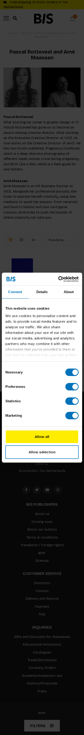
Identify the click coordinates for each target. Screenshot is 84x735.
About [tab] (69, 292)
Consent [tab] (15, 292)
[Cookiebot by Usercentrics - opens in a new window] (59, 279)
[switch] (72, 386)
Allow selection (42, 452)
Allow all (42, 437)
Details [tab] (42, 292)
